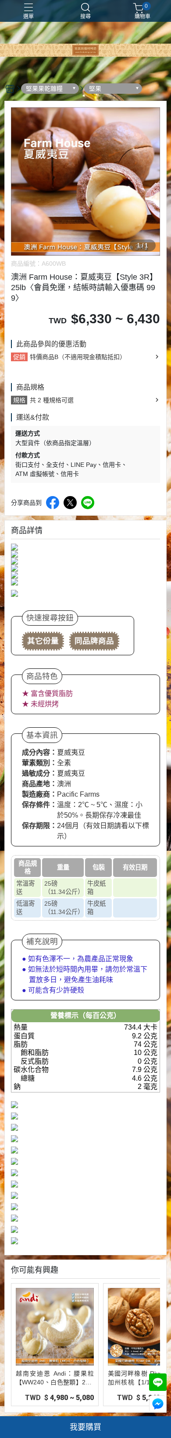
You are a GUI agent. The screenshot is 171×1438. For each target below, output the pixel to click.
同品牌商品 (94, 641)
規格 (19, 400)
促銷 (19, 356)
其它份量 (43, 641)
